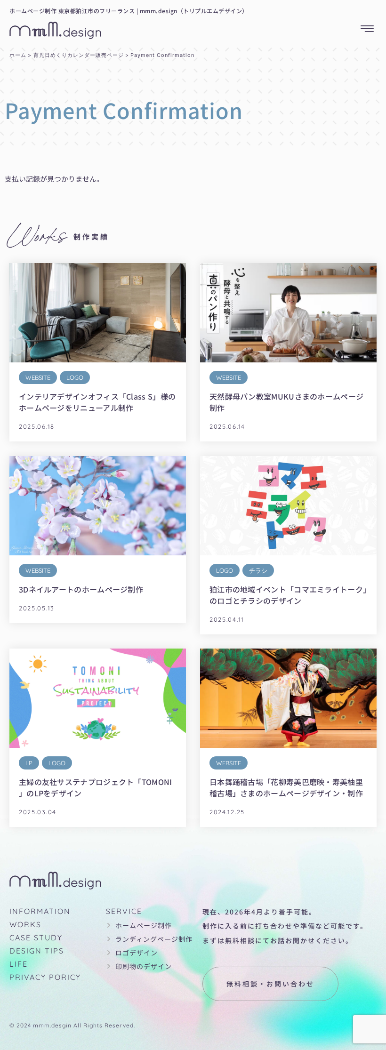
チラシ (258, 570)
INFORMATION (40, 911)
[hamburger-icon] (367, 29)
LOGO (74, 377)
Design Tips (36, 950)
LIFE (18, 964)
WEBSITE (37, 377)
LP (28, 763)
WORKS (25, 924)
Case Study (36, 937)
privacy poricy (45, 977)
